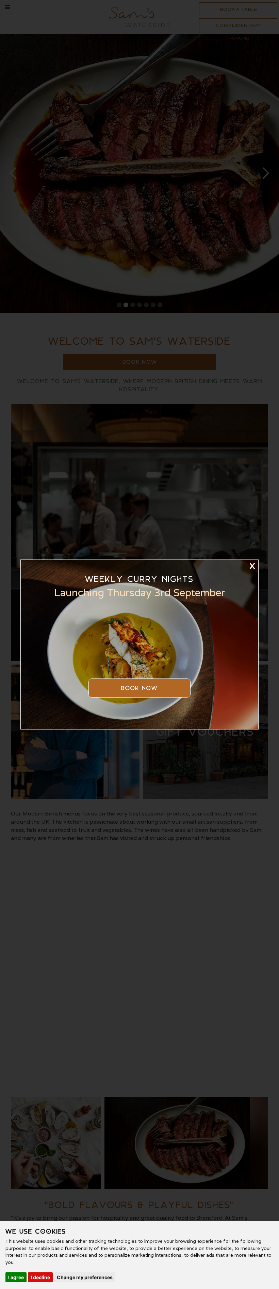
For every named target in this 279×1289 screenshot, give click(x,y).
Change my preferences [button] (85, 1277)
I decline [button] (40, 1277)
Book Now (139, 688)
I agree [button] (16, 1277)
